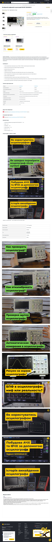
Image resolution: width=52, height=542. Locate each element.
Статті (31, 2)
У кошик (10, 49)
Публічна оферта (27, 533)
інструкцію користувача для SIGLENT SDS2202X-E (16, 117)
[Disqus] (26, 506)
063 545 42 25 (38, 529)
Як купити (26, 535)
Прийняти (11, 539)
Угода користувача (26, 529)
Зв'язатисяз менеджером (38, 23)
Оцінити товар (35, 12)
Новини (19, 526)
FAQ (18, 534)
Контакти (19, 523)
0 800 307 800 (38, 523)
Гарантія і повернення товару (26, 527)
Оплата (26, 523)
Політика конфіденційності (27, 532)
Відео (19, 529)
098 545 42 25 (38, 527)
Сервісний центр (27, 538)
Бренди (36, 2)
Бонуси (25, 536)
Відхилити (6, 539)
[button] (3, 30)
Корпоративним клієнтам (39, 26)
